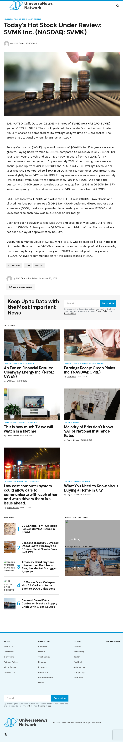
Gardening (78, 651)
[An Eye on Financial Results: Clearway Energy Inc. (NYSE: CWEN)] (32, 345)
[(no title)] (92, 534)
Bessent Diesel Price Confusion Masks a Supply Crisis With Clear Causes (39, 603)
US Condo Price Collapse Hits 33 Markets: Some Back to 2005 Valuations (38, 585)
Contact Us (9, 672)
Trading (37, 19)
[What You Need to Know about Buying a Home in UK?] (92, 463)
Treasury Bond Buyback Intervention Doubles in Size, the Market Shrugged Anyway (39, 567)
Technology (27, 19)
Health (13, 423)
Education (43, 672)
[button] (6, 6)
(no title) (74, 539)
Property (86, 482)
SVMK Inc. (39, 266)
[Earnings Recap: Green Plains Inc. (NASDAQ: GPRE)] (92, 345)
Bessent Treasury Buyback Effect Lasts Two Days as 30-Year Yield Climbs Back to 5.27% (40, 547)
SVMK (28, 266)
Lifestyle (22, 423)
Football (77, 662)
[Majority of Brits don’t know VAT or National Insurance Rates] (92, 404)
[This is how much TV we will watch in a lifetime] (32, 404)
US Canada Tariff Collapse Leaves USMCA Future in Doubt (39, 529)
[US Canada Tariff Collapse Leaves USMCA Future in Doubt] (10, 529)
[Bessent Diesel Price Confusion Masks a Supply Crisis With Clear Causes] (10, 603)
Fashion (77, 646)
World (31, 364)
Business (9, 19)
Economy (78, 677)
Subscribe (108, 303)
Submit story (113, 641)
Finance (17, 19)
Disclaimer (9, 651)
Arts (7, 423)
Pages (7, 641)
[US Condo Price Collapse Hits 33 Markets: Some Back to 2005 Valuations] (10, 585)
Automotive (10, 482)
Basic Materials (12, 364)
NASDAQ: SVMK (14, 266)
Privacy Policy (102, 311)
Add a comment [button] (22, 286)
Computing (22, 482)
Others (77, 641)
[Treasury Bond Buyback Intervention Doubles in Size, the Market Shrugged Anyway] (10, 566)
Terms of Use (70, 313)
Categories (44, 641)
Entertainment (45, 677)
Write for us (10, 667)
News (41, 682)
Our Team (9, 657)
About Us (8, 646)
